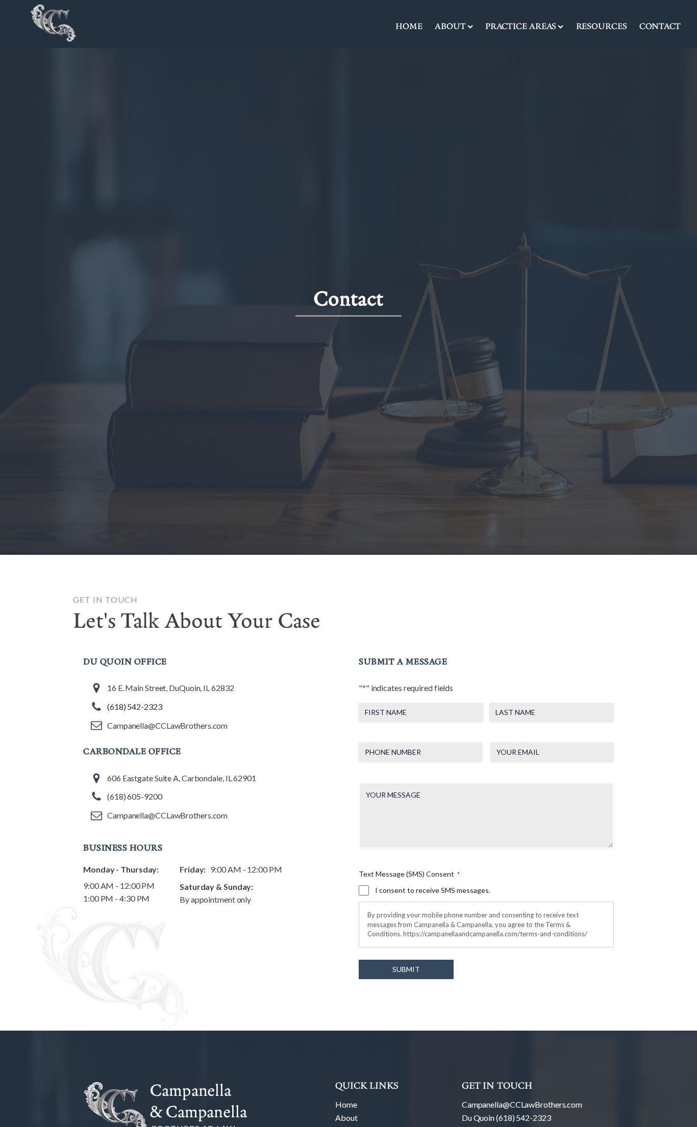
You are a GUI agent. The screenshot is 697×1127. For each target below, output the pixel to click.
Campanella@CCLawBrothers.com (522, 1104)
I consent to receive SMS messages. (432, 890)
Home (408, 26)
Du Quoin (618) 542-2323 (506, 1117)
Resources (601, 26)
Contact (660, 26)
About (346, 1117)
